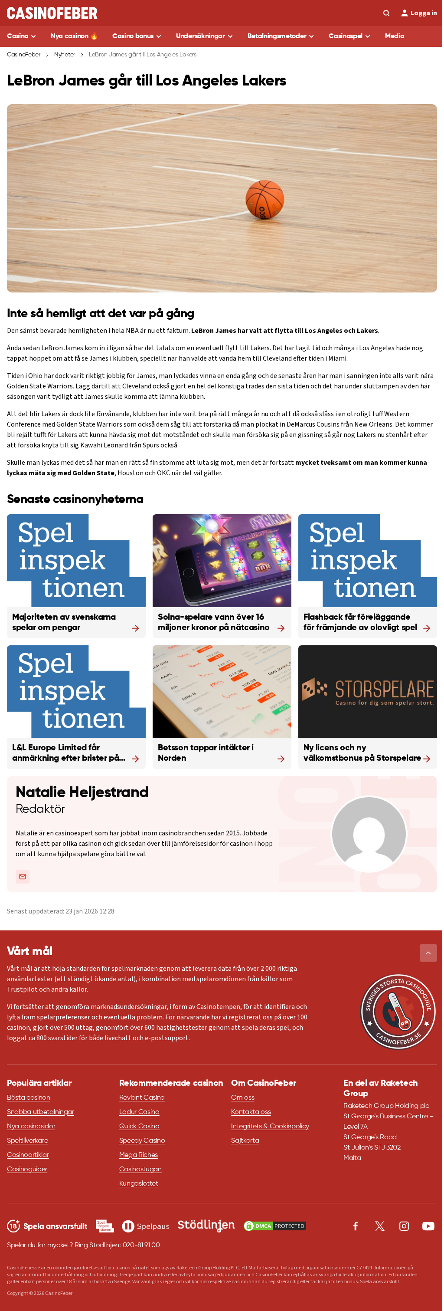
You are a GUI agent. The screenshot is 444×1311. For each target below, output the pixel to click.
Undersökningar (200, 36)
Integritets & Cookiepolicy (270, 1126)
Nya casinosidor (31, 1126)
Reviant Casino (142, 1097)
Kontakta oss (251, 1112)
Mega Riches (138, 1155)
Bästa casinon (28, 1097)
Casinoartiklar (28, 1155)
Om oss (242, 1097)
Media (394, 36)
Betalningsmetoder (277, 36)
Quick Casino (139, 1126)
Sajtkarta (245, 1140)
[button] (428, 953)
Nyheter (64, 55)
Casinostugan (140, 1169)
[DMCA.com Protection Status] (274, 1225)
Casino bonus (132, 36)
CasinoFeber (23, 55)
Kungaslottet (138, 1183)
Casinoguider (27, 1169)
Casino (17, 36)
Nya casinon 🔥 (74, 36)
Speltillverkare (27, 1140)
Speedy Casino (142, 1140)
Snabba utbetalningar (40, 1112)
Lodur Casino (139, 1112)
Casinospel (345, 36)
